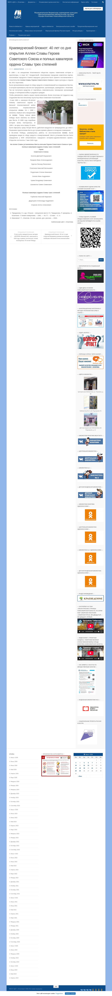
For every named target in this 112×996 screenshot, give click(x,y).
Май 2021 (13, 910)
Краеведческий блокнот (19, 40)
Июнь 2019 (14, 970)
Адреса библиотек (47, 26)
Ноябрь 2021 (14, 885)
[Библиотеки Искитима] (81, 990)
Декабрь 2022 (15, 841)
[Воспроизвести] (80, 631)
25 (80, 771)
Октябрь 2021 (15, 889)
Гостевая (94, 2)
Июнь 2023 (14, 817)
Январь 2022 (14, 877)
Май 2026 (13, 769)
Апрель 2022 (14, 869)
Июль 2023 (14, 813)
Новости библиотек (15, 26)
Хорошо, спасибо (70, 993)
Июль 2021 (14, 902)
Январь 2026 (14, 785)
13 (88, 765)
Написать (90, 143)
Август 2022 (14, 853)
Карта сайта (85, 2)
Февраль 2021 (15, 922)
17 (76, 768)
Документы (31, 2)
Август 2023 (14, 809)
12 (84, 765)
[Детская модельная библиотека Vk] (87, 990)
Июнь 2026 (14, 765)
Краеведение (90, 31)
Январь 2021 (14, 926)
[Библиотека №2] (84, 990)
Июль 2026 (14, 761)
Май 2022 (13, 865)
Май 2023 (13, 821)
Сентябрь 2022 (15, 849)
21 (92, 768)
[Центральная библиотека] (90, 990)
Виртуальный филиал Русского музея (58, 31)
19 (84, 768)
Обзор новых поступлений (33, 31)
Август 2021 (14, 897)
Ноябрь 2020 (14, 934)
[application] (90, 626)
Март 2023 (14, 829)
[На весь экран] (101, 631)
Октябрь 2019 (15, 962)
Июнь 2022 (14, 861)
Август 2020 (14, 946)
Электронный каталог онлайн (65, 26)
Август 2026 (14, 757)
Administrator (19, 69)
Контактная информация (71, 2)
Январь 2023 (14, 837)
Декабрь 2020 (15, 930)
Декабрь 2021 (15, 881)
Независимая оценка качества (49, 2)
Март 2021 (14, 918)
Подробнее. (59, 993)
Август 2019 (14, 966)
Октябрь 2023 (15, 801)
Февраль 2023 (15, 833)
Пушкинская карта (24, 35)
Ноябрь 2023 (14, 797)
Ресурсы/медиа (78, 31)
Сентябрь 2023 (15, 805)
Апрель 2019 (14, 978)
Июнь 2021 (14, 906)
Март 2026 (14, 777)
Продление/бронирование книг (87, 26)
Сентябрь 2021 (15, 893)
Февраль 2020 (15, 954)
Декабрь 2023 (15, 793)
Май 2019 (13, 974)
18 (80, 768)
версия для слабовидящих (93, 8)
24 (76, 771)
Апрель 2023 (14, 825)
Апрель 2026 (14, 773)
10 (76, 765)
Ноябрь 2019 (14, 958)
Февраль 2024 (15, 789)
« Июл (80, 776)
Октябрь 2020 (15, 938)
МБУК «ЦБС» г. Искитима (16, 2)
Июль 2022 (14, 857)
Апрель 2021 (14, 914)
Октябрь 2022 (15, 845)
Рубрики (12, 35)
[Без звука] (98, 631)
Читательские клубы (15, 31)
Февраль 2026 (15, 781)
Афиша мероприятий (32, 26)
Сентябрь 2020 (15, 942)
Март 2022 (14, 873)
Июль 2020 (14, 950)
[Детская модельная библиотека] (102, 990)
